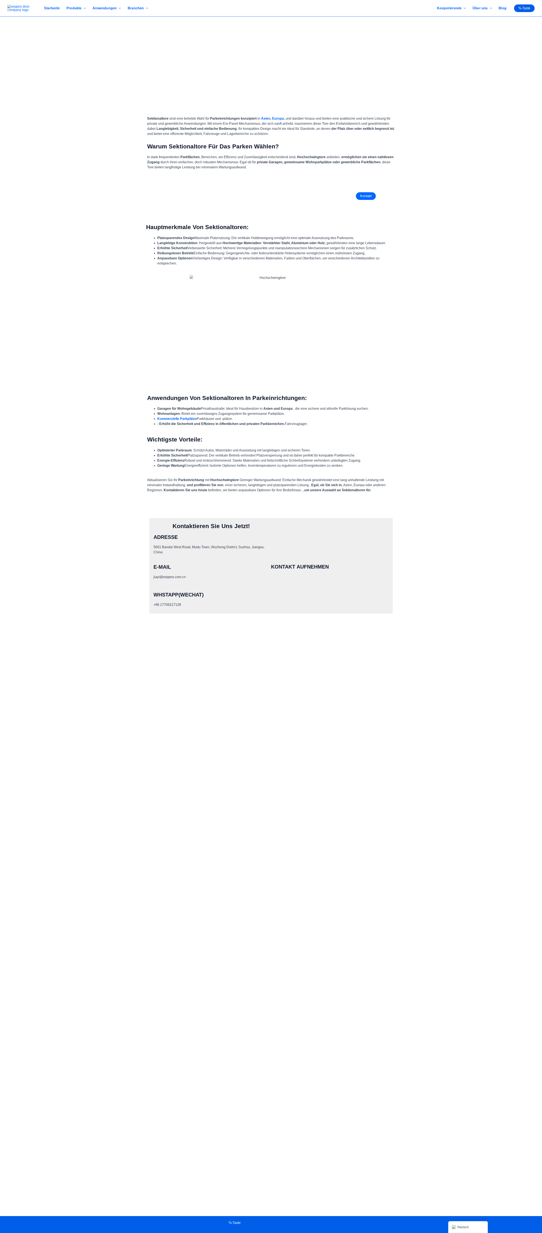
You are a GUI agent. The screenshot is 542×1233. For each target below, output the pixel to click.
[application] (84, 8)
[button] (524, 8)
